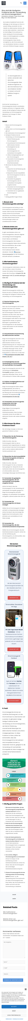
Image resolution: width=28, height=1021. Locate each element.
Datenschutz (9, 1019)
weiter (14, 898)
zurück (14, 894)
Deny (14, 1011)
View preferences (14, 1015)
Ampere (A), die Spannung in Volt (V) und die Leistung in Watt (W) (13, 275)
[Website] (14, 974)
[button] (25, 989)
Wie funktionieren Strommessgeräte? (10, 912)
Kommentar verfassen (7, 16)
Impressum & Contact (18, 1019)
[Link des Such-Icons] (21, 3)
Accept (14, 1006)
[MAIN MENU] (24, 3)
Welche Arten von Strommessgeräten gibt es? (13, 919)
